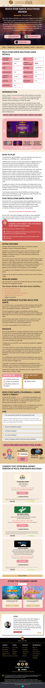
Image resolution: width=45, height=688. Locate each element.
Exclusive (24, 655)
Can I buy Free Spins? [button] (10, 435)
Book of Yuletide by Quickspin (12, 289)
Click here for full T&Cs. (26, 489)
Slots (36, 63)
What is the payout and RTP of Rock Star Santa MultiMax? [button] (20, 439)
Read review (12, 605)
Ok (22, 686)
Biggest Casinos (6, 653)
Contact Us (35, 649)
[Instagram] (40, 633)
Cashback (24, 653)
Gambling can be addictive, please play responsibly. (23, 671)
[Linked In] (38, 633)
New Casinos (5, 649)
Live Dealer (15, 655)
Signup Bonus (25, 651)
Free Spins (24, 647)
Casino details (23, 497)
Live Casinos (5, 651)
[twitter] (22, 664)
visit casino (22, 525)
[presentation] (43, 598)
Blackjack (14, 651)
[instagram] (18, 664)
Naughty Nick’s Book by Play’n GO (14, 295)
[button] (4, 130)
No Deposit (25, 649)
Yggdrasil (17, 59)
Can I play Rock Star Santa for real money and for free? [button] (19, 415)
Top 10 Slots (15, 647)
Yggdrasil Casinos (22, 459)
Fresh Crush (19, 397)
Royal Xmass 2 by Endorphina (12, 291)
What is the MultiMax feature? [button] (13, 427)
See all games (22, 584)
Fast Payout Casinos (7, 655)
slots (8, 5)
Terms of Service (36, 653)
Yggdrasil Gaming (16, 97)
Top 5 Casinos (5, 647)
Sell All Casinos (22, 575)
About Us (35, 647)
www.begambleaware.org (18, 522)
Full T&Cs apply (31, 522)
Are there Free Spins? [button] (10, 431)
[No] (43, 684)
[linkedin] (26, 664)
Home (3, 5)
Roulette (14, 653)
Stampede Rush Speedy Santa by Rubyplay (16, 293)
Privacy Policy (36, 651)
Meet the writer (17, 632)
